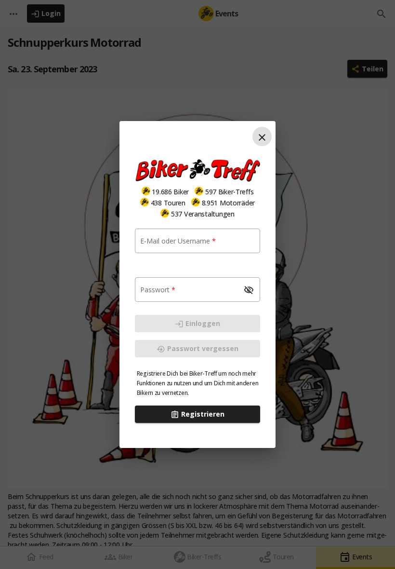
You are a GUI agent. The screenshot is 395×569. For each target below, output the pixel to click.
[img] (146, 191)
